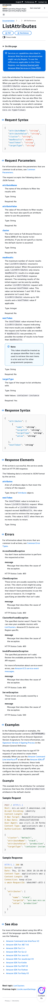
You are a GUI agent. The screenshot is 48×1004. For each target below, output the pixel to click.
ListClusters (10, 627)
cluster (13, 136)
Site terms (15, 1001)
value (20, 436)
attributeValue (18, 134)
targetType (15, 145)
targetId (22, 430)
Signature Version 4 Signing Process (18, 742)
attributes (15, 421)
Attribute (22, 493)
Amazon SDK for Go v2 (16, 952)
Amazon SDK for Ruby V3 (17, 973)
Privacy (7, 1001)
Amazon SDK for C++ (15, 948)
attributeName (17, 131)
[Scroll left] (28, 8)
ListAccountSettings (26, 989)
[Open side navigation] (3, 15)
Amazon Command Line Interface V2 (22, 941)
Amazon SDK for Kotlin (16, 962)
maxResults (15, 139)
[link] (30, 20)
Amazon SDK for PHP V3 (17, 966)
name (19, 427)
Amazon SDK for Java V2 (17, 955)
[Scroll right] (44, 8)
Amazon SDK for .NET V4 (17, 944)
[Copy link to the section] (2, 120)
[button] (10, 46)
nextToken (15, 142)
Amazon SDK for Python (17, 969)
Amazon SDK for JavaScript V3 (20, 959)
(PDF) (38, 68)
